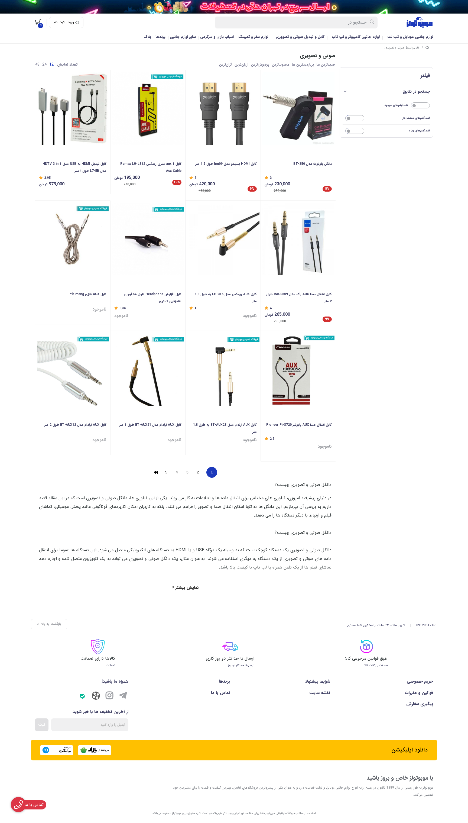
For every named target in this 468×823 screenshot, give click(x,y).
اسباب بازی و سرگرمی (217, 37)
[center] (372, 22)
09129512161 (426, 625)
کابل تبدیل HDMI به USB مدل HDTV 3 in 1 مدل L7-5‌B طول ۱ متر (74, 167)
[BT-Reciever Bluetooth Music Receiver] (298, 108)
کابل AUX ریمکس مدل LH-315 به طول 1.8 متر (226, 298)
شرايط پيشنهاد (317, 681)
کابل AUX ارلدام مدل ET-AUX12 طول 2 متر (75, 424)
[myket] (56, 750)
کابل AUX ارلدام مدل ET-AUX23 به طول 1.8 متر (225, 428)
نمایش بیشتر (186, 587)
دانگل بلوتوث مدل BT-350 (312, 163)
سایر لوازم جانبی (183, 37)
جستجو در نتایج (416, 91)
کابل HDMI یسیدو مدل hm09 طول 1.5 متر (226, 163)
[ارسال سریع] (234, 7)
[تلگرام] (123, 696)
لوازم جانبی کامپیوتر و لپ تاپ (356, 37)
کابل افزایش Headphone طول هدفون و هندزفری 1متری (152, 298)
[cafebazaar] (94, 750)
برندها (160, 37)
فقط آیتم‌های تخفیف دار (416, 118)
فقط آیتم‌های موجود (396, 105)
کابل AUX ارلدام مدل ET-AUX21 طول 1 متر (150, 424)
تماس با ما (220, 692)
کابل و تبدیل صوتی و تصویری (300, 37)
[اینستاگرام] (109, 696)
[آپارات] (95, 697)
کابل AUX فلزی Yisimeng (88, 294)
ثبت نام (59, 22)
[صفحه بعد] (155, 472)
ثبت (41, 725)
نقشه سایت (319, 692)
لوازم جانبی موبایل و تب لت (410, 37)
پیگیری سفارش (419, 704)
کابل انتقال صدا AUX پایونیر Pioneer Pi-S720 (299, 424)
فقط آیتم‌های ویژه (419, 131)
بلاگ (147, 37)
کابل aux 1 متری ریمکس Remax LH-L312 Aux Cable (150, 167)
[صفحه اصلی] (427, 48)
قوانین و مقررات (419, 692)
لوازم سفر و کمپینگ (253, 37)
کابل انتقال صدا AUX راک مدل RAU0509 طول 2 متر (299, 298)
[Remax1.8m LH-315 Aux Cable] (223, 239)
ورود (71, 22)
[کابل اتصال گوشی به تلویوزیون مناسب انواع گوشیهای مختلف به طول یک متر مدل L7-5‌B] (72, 108)
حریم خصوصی (420, 681)
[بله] (82, 696)
